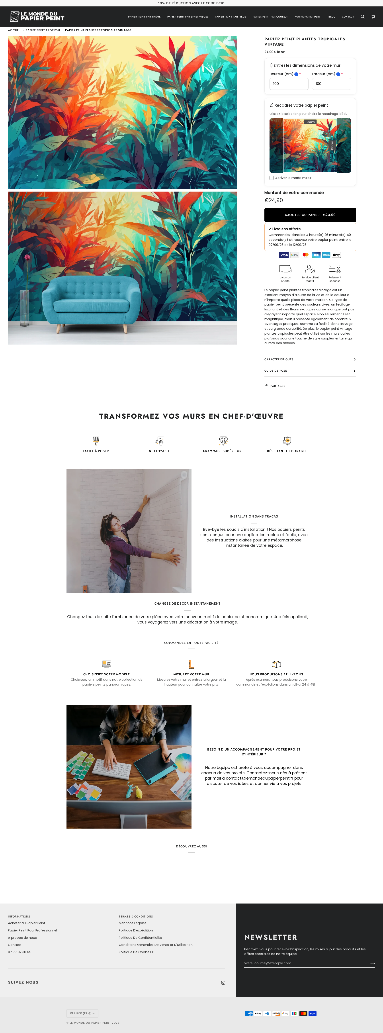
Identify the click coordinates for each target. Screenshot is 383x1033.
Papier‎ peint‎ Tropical (43, 30)
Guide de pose (275, 370)
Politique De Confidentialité (140, 937)
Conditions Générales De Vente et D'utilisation (156, 945)
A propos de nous (22, 937)
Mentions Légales (133, 923)
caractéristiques (279, 359)
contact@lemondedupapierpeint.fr (259, 778)
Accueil (14, 30)
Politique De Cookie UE (136, 952)
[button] (144, 16)
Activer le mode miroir (293, 177)
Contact (14, 945)
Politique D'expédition (136, 930)
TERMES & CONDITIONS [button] (136, 916)
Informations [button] (19, 916)
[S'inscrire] (369, 963)
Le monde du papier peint (90, 1022)
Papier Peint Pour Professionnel (32, 930)
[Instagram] (223, 983)
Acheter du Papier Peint (26, 923)
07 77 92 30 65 (19, 952)
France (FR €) (81, 1013)
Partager (278, 386)
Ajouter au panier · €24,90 (310, 214)
